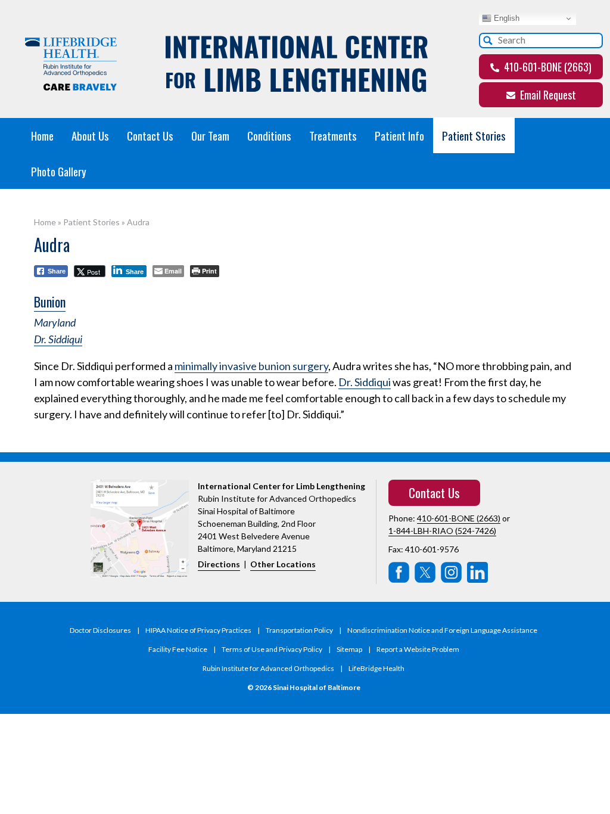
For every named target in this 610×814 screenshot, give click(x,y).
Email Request (547, 94)
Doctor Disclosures (100, 630)
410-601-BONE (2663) (547, 66)
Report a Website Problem (417, 649)
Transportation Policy (299, 630)
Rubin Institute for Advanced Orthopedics (268, 668)
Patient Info (399, 135)
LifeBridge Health (376, 668)
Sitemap (349, 649)
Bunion (50, 301)
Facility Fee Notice (177, 649)
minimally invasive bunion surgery (251, 365)
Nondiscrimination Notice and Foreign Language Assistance (442, 630)
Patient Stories (474, 135)
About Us (90, 135)
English (505, 18)
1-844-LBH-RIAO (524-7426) (442, 531)
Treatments (333, 135)
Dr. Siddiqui (58, 339)
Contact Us (150, 135)
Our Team (210, 135)
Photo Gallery (58, 171)
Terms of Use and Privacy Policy (272, 649)
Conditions (269, 135)
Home (42, 135)
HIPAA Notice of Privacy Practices (198, 630)
